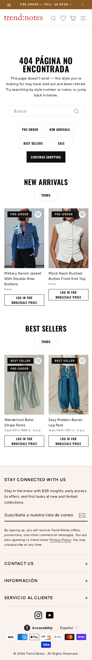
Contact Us (46, 564)
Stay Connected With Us (35, 479)
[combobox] (47, 111)
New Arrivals (60, 129)
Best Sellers (33, 143)
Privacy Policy (60, 540)
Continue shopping (46, 157)
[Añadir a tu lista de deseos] (38, 214)
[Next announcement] (82, 4)
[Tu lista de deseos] (63, 18)
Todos (46, 195)
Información (46, 581)
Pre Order (30, 129)
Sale (61, 143)
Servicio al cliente (46, 598)
